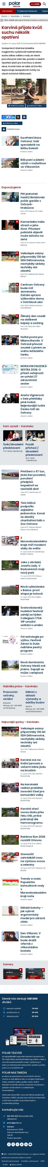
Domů (4, 16)
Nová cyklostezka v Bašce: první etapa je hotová (32, 590)
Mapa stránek (17, 1165)
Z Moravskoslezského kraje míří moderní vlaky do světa (34, 543)
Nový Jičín (32, 326)
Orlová (38, 844)
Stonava (39, 868)
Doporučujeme (11, 187)
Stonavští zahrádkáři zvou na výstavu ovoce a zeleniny (33, 859)
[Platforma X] (17, 1144)
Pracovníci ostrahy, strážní (10, 695)
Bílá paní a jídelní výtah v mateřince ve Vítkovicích (33, 163)
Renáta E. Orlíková (27, 554)
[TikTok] (22, 1144)
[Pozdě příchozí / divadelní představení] (35, 435)
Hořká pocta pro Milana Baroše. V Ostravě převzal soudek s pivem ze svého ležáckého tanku (33, 345)
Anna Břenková (26, 308)
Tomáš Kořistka (31, 579)
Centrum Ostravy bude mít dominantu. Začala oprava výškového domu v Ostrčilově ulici (33, 293)
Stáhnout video (35, 106)
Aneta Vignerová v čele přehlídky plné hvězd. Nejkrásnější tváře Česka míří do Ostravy (33, 404)
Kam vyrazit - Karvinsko (18, 426)
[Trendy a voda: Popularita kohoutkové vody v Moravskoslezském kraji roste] (10, 882)
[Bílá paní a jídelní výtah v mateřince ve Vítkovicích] (10, 163)
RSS (6, 1165)
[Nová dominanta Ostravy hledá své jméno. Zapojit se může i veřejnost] (10, 665)
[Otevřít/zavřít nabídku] (4, 4)
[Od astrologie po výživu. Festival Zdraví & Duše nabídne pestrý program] (10, 640)
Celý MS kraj (33, 492)
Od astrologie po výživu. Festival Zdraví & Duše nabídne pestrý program (32, 644)
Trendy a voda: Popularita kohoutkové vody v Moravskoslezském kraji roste (33, 887)
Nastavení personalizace (10, 1161)
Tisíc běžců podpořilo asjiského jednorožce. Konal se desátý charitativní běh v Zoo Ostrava (33, 513)
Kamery (8, 964)
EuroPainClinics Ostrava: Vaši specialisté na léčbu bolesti (31, 143)
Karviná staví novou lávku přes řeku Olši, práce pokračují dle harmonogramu (32, 816)
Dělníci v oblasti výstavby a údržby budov (35, 697)
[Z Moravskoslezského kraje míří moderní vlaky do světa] (10, 541)
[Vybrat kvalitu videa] (44, 105)
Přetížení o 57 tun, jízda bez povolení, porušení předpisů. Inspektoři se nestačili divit (33, 480)
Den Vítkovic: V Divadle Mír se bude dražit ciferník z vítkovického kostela (31, 942)
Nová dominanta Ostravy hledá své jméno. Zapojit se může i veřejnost (33, 667)
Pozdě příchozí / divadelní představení (34, 449)
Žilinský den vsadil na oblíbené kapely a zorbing (33, 319)
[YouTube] (30, 1144)
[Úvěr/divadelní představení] (12, 435)
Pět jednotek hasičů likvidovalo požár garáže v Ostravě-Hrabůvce (33, 201)
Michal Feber (25, 599)
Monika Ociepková (27, 846)
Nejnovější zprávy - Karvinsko (20, 722)
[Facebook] (9, 1144)
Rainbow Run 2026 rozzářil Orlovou (33, 838)
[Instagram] (13, 1144)
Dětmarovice (33, 274)
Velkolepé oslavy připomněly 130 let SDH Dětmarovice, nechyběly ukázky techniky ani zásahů (33, 262)
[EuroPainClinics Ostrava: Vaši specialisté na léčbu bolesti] (10, 141)
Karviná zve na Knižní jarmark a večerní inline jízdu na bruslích (33, 765)
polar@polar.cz (14, 1123)
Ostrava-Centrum (35, 305)
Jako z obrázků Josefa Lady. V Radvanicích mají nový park (32, 567)
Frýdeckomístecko (27, 11)
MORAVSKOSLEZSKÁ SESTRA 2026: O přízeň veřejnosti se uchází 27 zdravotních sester (34, 374)
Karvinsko (7, 11)
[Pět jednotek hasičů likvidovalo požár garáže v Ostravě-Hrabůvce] (10, 197)
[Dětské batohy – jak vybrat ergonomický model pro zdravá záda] (10, 911)
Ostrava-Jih (33, 211)
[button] (24, 129)
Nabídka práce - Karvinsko (20, 686)
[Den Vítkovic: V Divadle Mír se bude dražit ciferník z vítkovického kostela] (10, 936)
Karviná (26, 16)
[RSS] (26, 1144)
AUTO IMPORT (40, 43)
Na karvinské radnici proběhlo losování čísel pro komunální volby (32, 789)
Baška (38, 597)
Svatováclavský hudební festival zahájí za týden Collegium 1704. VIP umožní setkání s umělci (32, 616)
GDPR (42, 1161)
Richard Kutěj (25, 776)
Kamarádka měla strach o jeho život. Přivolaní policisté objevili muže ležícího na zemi (33, 230)
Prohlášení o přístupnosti (30, 1161)
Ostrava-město (35, 243)
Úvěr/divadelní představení (13, 446)
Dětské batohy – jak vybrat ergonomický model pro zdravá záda (33, 915)
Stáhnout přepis (17, 106)
